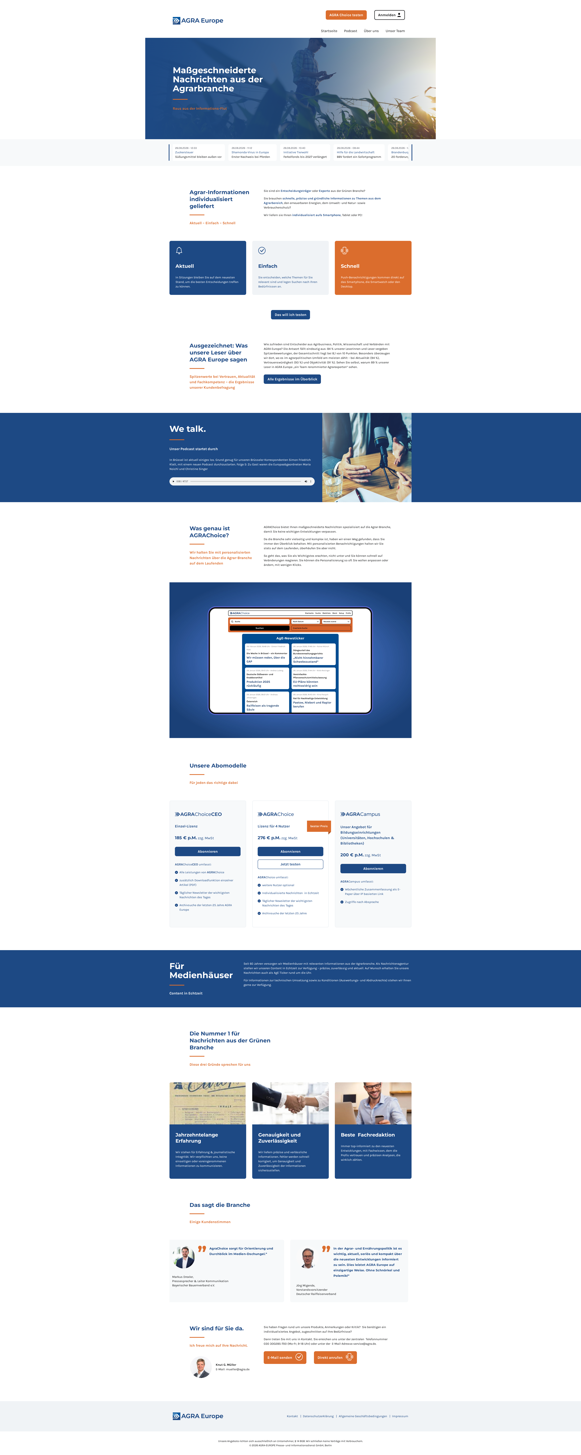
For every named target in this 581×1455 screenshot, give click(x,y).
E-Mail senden (280, 1357)
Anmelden (387, 15)
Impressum (400, 1416)
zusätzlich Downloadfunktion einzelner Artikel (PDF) (206, 883)
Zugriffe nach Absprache (362, 902)
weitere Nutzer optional (278, 885)
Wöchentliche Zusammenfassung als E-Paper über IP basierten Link (372, 892)
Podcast (350, 31)
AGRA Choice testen (346, 15)
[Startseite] (198, 1416)
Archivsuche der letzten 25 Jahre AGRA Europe (205, 907)
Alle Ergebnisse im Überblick (292, 379)
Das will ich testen (290, 315)
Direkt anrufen (330, 1357)
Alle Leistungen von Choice (201, 872)
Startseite (329, 31)
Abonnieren (208, 851)
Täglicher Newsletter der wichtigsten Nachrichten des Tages (204, 895)
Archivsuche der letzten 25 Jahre (284, 913)
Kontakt (292, 1416)
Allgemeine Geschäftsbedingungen (363, 1416)
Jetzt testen (290, 864)
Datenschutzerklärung (318, 1416)
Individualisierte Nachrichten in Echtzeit (290, 893)
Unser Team (395, 31)
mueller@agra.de (237, 1369)
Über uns (371, 31)
